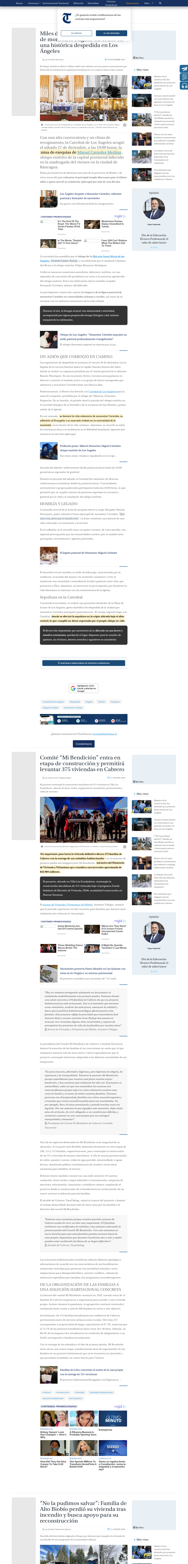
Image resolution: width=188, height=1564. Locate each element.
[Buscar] (165, 3)
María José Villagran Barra (59, 778)
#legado (89, 702)
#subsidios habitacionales (101, 1392)
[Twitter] (83, 721)
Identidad (93, 3)
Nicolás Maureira (56, 60)
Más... (147, 3)
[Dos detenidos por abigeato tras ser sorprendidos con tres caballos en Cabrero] (143, 174)
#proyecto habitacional (53, 1398)
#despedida (75, 702)
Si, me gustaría (112, 33)
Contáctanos (84, 743)
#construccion (62, 1392)
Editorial (78, 3)
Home (19, 3)
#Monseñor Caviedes (73, 707)
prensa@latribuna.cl (105, 734)
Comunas (33, 3)
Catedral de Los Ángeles (102, 391)
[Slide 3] (156, 247)
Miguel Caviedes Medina (99, 152)
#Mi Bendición (75, 1398)
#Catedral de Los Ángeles (53, 702)
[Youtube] (118, 721)
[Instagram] (101, 721)
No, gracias (76, 33)
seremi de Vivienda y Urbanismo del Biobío (68, 904)
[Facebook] (66, 721)
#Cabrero (47, 1392)
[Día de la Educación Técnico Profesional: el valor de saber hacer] (153, 208)
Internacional (49, 3)
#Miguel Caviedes (50, 707)
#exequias (115, 702)
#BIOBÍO (101, 702)
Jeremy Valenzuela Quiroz (59, 1522)
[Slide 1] (151, 247)
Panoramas (132, 3)
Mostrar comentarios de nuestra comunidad (85, 663)
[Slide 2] (154, 247)
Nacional (64, 3)
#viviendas (79, 1392)
